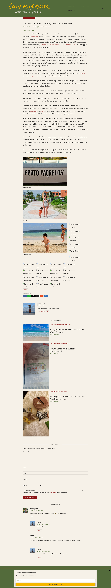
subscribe (53, 492)
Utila (41, 111)
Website (25, 479)
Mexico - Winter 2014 (29, 18)
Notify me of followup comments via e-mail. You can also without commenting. (45, 492)
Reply (32, 516)
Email (24, 473)
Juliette (35, 26)
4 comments (48, 26)
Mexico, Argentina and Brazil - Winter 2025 (60, 324)
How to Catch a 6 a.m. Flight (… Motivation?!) (64, 350)
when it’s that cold (68, 45)
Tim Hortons (33, 37)
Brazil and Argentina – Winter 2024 (58, 391)
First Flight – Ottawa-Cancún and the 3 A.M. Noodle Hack (67, 397)
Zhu (38, 522)
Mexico (25, 289)
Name (25, 467)
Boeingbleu (34, 509)
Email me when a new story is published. (34, 486)
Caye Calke (34, 111)
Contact (70, 10)
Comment (26, 452)
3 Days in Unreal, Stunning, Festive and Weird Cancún (67, 330)
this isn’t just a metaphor (51, 45)
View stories (41, 311)
